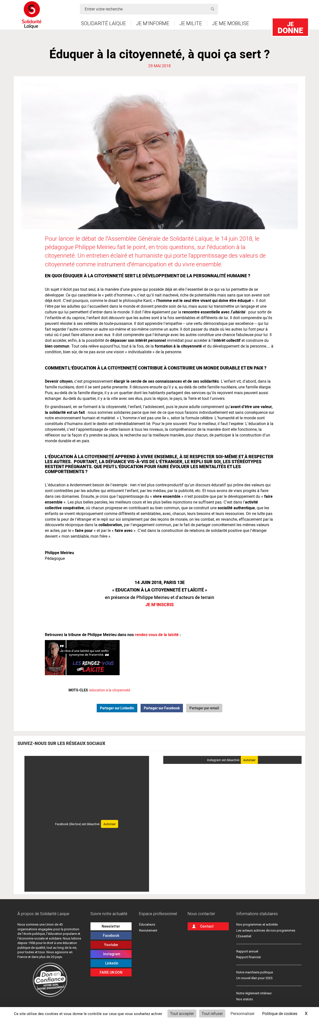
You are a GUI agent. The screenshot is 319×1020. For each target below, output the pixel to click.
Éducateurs (147, 924)
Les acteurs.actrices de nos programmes (265, 930)
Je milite (190, 23)
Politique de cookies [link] (279, 1013)
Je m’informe (152, 23)
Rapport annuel (247, 951)
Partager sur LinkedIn (117, 708)
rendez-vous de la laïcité (157, 634)
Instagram (111, 954)
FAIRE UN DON (111, 972)
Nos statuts (244, 999)
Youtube (111, 945)
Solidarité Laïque (103, 23)
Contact (207, 926)
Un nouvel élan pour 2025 (254, 978)
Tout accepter (182, 1013)
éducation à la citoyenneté (110, 690)
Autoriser (109, 824)
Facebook (111, 936)
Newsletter (111, 926)
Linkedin (111, 963)
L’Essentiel (243, 936)
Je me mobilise (230, 23)
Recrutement (148, 930)
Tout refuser (212, 1013)
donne (290, 27)
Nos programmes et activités (257, 924)
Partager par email (204, 708)
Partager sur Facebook (162, 708)
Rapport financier (248, 957)
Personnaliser (242, 1013)
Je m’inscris (159, 604)
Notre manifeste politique (254, 972)
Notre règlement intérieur (254, 993)
